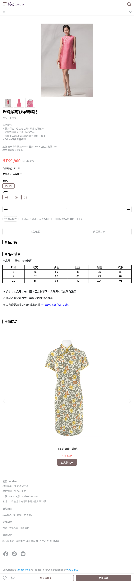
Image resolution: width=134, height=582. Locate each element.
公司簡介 (17, 514)
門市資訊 (28, 514)
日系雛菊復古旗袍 (67, 448)
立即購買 (103, 578)
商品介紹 (35, 231)
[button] (130, 401)
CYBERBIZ (72, 569)
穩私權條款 (8, 541)
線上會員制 (32, 541)
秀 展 (5, 527)
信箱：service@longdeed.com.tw (20, 496)
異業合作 (44, 541)
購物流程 (20, 541)
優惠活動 (24, 527)
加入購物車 (46, 578)
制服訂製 (54, 541)
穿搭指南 (13, 527)
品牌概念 (7, 514)
